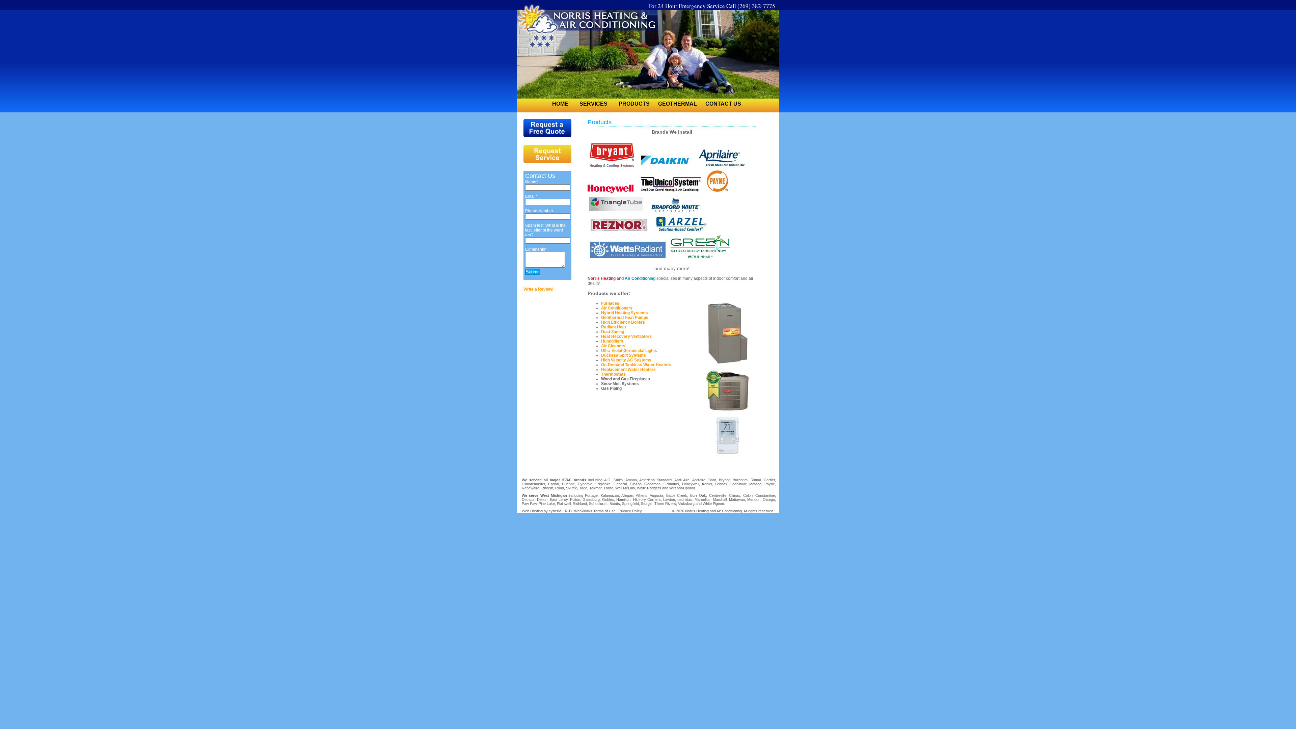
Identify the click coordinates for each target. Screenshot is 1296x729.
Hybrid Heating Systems (624, 312)
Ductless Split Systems (623, 355)
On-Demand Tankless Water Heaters (636, 364)
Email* (531, 196)
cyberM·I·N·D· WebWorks (570, 511)
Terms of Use (604, 511)
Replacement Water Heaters (628, 369)
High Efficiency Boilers (623, 322)
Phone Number (539, 211)
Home (560, 104)
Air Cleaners (613, 346)
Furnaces (610, 303)
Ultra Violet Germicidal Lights (629, 350)
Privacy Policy (630, 511)
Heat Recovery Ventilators (626, 336)
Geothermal (677, 104)
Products (634, 104)
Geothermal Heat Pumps (624, 317)
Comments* (536, 249)
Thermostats (613, 374)
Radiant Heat (613, 327)
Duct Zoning (612, 331)
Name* (531, 182)
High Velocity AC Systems (626, 360)
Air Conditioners (616, 308)
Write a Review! (538, 289)
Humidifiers (612, 341)
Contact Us (723, 104)
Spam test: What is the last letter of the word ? (545, 230)
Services (593, 104)
